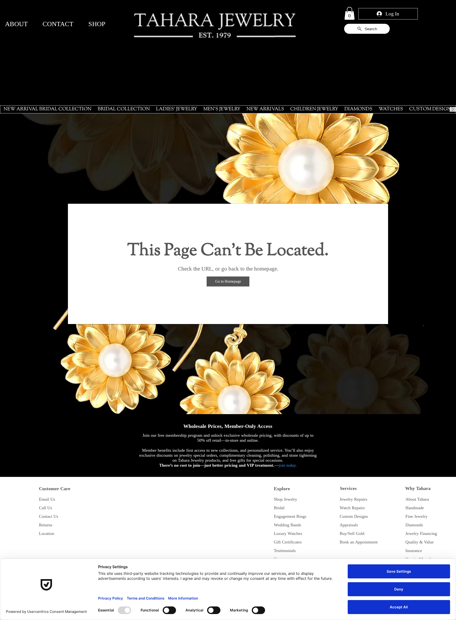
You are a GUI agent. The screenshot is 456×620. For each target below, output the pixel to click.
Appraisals (349, 525)
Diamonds (414, 525)
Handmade (414, 507)
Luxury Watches (288, 533)
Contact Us (48, 516)
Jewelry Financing (421, 533)
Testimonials (285, 550)
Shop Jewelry (285, 499)
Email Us (47, 499)
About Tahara (417, 499)
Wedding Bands (287, 525)
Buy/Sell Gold (352, 533)
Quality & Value (419, 542)
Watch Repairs (352, 507)
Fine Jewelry (416, 516)
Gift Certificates (288, 542)
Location (46, 533)
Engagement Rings (290, 516)
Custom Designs (354, 516)
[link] (349, 13)
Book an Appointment (359, 542)
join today (287, 465)
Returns (45, 525)
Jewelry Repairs (353, 499)
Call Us (45, 507)
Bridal (279, 507)
